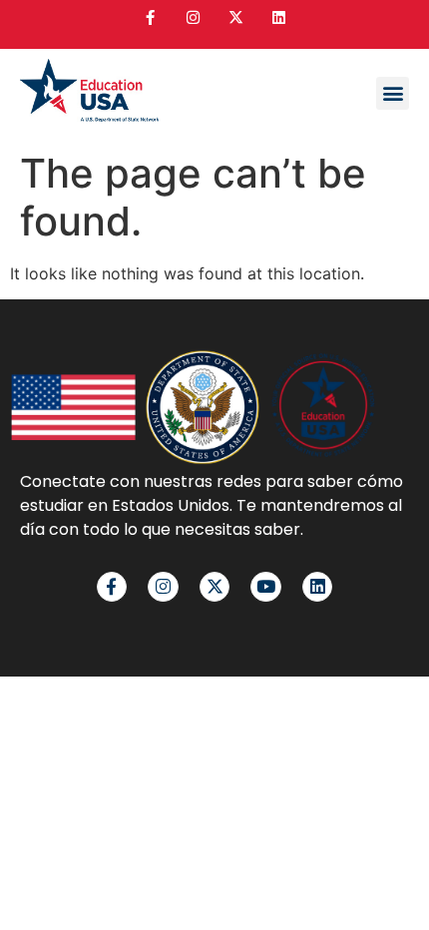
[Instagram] (193, 17)
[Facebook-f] (150, 17)
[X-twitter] (235, 17)
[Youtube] (265, 587)
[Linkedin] (278, 17)
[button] (392, 93)
